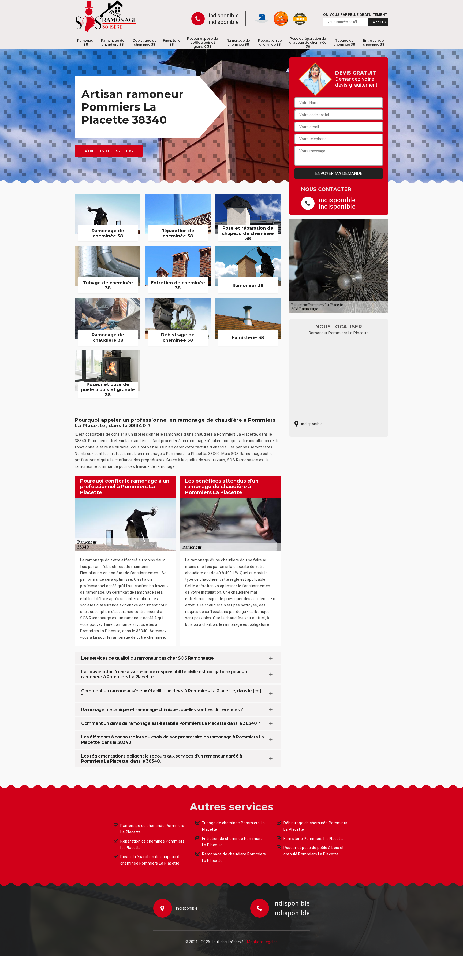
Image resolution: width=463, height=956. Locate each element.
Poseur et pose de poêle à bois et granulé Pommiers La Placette (313, 850)
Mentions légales (262, 942)
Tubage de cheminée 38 (344, 42)
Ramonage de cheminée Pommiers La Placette (152, 828)
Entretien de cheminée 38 (373, 42)
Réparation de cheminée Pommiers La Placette (152, 844)
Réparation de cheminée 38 (270, 42)
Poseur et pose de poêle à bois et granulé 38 (202, 42)
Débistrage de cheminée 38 (145, 42)
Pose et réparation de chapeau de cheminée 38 (308, 42)
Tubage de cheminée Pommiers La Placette (233, 826)
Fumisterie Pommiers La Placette (313, 838)
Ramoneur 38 (86, 42)
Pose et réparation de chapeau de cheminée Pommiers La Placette (151, 860)
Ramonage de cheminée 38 (238, 42)
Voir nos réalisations (108, 151)
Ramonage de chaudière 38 (113, 42)
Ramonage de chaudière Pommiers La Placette (234, 857)
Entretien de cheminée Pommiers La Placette (232, 841)
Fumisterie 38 (171, 42)
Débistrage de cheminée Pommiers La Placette (315, 826)
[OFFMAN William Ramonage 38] (106, 16)
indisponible (224, 15)
